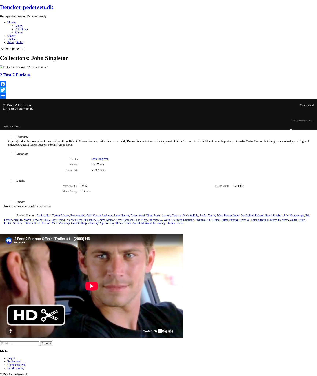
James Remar (121, 215)
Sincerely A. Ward (159, 219)
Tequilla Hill (202, 219)
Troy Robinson (125, 219)
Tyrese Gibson (60, 215)
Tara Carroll (133, 223)
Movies (11, 22)
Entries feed (14, 361)
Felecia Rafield (260, 219)
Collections (21, 29)
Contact (11, 39)
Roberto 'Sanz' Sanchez (268, 215)
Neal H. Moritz (22, 219)
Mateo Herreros (279, 219)
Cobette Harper (80, 223)
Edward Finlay (41, 219)
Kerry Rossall (42, 223)
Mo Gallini (247, 215)
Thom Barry (153, 215)
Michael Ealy (190, 215)
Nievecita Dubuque (182, 219)
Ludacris (107, 215)
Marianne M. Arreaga (153, 223)
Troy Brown (58, 219)
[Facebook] (158, 84)
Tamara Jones (175, 223)
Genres (19, 25)
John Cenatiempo (294, 215)
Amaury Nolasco (171, 215)
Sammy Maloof (106, 219)
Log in (11, 358)
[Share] (158, 96)
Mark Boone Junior (228, 215)
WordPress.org (15, 368)
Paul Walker (44, 215)
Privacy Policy (15, 42)
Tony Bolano (116, 223)
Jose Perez (141, 219)
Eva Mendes (77, 215)
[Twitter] (158, 90)
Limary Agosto (99, 223)
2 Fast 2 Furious (15, 74)
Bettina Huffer (219, 219)
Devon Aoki (137, 215)
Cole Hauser (93, 215)
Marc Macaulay (61, 223)
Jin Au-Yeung (208, 215)
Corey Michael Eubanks (81, 219)
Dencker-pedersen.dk (26, 7)
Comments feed (16, 364)
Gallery (11, 35)
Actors (18, 32)
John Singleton (100, 158)
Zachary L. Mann (22, 223)
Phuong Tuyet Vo (239, 219)
